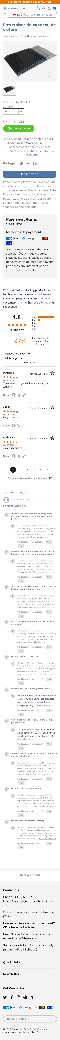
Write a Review (30, 363)
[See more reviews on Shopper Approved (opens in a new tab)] (24, 395)
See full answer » (39, 537)
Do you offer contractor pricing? (28, 821)
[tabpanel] (30, 194)
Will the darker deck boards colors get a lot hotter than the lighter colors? (34, 587)
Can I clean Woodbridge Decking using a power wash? (32, 721)
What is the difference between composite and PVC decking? (34, 754)
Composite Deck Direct (23, 1029)
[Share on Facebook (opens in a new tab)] (14, 395)
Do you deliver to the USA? (25, 656)
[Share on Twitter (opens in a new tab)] (19, 395)
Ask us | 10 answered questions (36, 36)
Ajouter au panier (18, 128)
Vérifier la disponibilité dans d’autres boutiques (32, 153)
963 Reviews (20, 329)
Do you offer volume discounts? (28, 788)
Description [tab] (29, 174)
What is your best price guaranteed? (30, 688)
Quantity (8, 107)
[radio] (44, 317)
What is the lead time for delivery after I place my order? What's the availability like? (32, 516)
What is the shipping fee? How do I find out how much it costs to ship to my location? (33, 552)
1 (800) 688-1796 (24, 897)
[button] (54, 8)
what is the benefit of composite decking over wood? (32, 622)
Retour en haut (30, 875)
